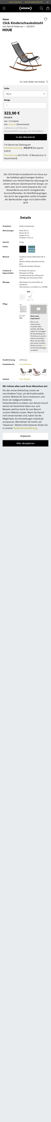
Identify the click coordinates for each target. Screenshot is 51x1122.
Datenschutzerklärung (25, 428)
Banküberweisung (13, 147)
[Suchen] (41, 8)
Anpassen (25, 436)
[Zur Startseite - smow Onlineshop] (25, 8)
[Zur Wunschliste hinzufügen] (46, 19)
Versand (12, 124)
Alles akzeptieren (25, 443)
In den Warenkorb (25, 137)
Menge (7, 100)
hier (43, 345)
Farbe (6, 88)
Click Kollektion (25, 364)
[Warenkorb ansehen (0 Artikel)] (48, 8)
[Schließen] (47, 2)
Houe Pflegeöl (24, 379)
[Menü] (4, 8)
